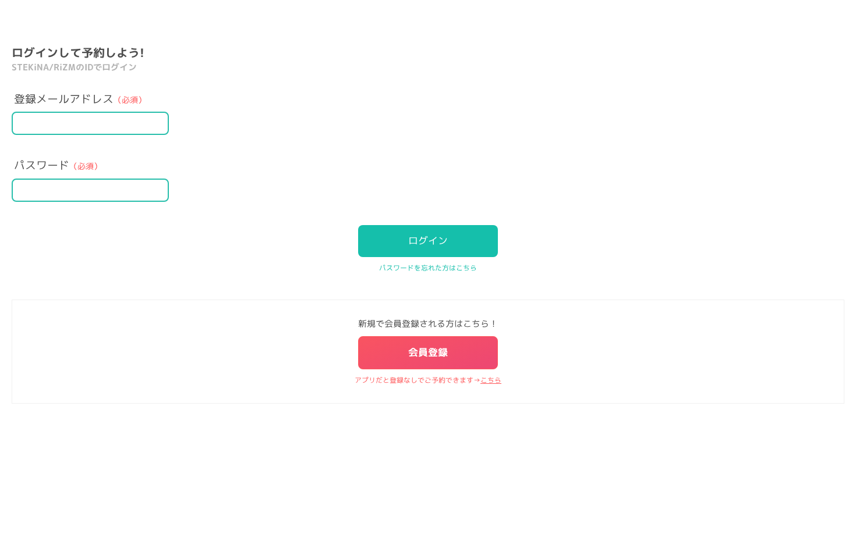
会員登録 (428, 352)
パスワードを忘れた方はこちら (428, 268)
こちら (490, 380)
